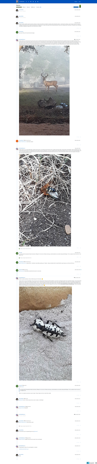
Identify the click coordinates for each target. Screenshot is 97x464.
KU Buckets (22, 1)
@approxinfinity (28, 406)
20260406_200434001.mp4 (23, 449)
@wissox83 (24, 385)
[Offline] (17, 10)
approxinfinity (21, 9)
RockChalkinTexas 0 (22, 39)
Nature (22, 386)
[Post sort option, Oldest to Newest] (72, 7)
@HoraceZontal (25, 269)
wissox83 (20, 252)
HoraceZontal (21, 31)
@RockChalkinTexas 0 (27, 140)
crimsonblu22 (21, 140)
